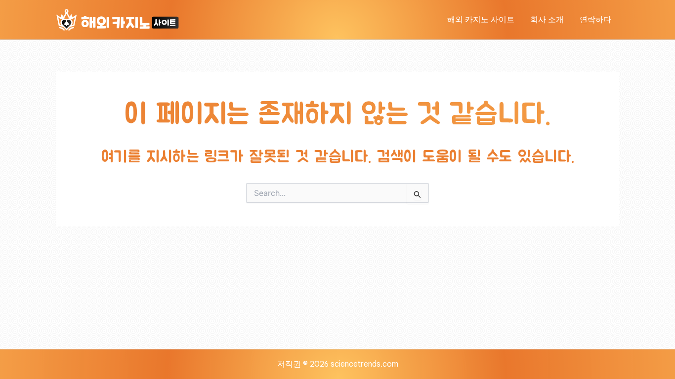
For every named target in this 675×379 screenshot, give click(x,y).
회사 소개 (547, 20)
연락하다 (595, 20)
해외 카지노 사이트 (480, 20)
